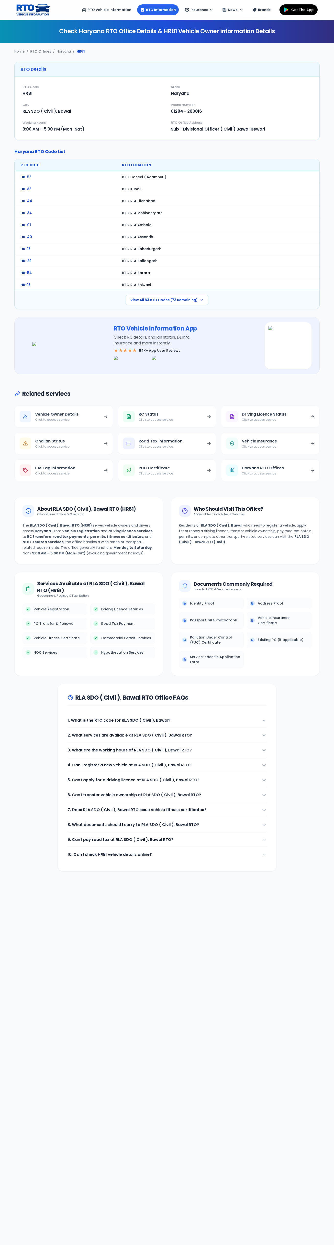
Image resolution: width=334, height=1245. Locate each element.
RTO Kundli (131, 189)
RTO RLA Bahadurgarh (141, 248)
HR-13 (26, 248)
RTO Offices (40, 51)
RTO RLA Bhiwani (136, 284)
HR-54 (26, 272)
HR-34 (26, 212)
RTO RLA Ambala (137, 224)
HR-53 (26, 177)
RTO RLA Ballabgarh (139, 260)
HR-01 (26, 224)
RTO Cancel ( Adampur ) (144, 177)
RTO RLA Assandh (137, 236)
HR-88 (26, 189)
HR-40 (26, 236)
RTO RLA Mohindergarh (142, 212)
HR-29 (26, 260)
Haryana (64, 51)
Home (19, 51)
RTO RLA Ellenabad (138, 200)
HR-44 (26, 200)
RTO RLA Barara (136, 272)
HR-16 (26, 284)
